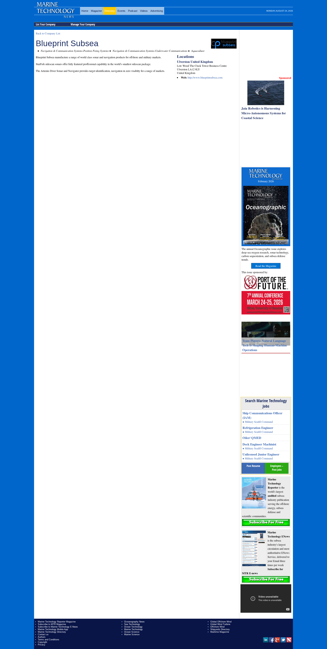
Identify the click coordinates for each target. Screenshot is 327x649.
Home (84, 10)
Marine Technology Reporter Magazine (57, 621)
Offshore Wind (217, 626)
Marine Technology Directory (52, 632)
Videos (144, 10)
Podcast (132, 10)
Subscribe (266, 522)
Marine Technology (133, 629)
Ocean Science (131, 632)
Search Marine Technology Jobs (266, 403)
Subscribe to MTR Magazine (52, 624)
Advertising (156, 10)
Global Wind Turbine (220, 624)
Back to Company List (48, 33)
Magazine (96, 10)
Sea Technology (132, 624)
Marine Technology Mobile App (53, 629)
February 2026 (266, 181)
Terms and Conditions (48, 639)
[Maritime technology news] (55, 12)
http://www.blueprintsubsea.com (205, 77)
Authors (41, 637)
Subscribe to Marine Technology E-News (58, 626)
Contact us (43, 634)
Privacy (41, 644)
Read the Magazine (265, 266)
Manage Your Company (83, 24)
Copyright (42, 642)
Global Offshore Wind (220, 621)
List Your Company (45, 24)
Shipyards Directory (220, 629)
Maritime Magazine (219, 632)
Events (121, 10)
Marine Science (131, 634)
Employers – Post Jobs (276, 468)
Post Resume (253, 466)
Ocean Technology (133, 626)
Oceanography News (134, 621)
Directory (110, 10)
